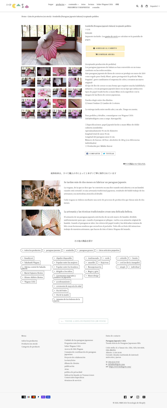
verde (107, 258)
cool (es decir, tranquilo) (129, 262)
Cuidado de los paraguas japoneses (79, 340)
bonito (135, 258)
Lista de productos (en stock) (39, 16)
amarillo (91, 262)
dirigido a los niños (64, 271)
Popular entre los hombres (67, 267)
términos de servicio (73, 380)
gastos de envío (111, 36)
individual (135, 267)
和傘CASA (123, 403)
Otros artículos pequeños (108, 250)
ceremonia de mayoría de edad (68, 286)
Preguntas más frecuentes (75, 343)
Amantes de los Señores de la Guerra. (66, 300)
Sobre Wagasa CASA (73, 346)
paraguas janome (53, 250)
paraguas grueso (86, 250)
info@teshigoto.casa (116, 364)
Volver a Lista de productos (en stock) (85, 321)
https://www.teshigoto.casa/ (120, 366)
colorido (123, 258)
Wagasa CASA (29, 282)
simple (122, 267)
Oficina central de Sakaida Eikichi (34, 268)
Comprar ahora (106, 54)
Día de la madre (62, 295)
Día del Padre (61, 290)
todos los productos (32, 250)
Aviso (67, 369)
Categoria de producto (31, 347)
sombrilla (69, 250)
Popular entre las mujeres (66, 262)
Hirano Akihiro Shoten (33, 277)
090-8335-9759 (114, 362)
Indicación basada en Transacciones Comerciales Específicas (79, 376)
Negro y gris (93, 271)
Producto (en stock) (29, 344)
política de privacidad (73, 372)
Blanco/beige (93, 276)
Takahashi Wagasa (31, 262)
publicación (69, 366)
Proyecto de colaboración (75, 357)
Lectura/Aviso (70, 360)
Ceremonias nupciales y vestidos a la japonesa (64, 276)
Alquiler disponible (64, 258)
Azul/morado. (93, 258)
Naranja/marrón (94, 267)
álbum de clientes (72, 363)
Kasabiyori (28, 258)
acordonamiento (63, 282)
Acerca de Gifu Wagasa (74, 349)
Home (24, 16)
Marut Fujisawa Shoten (33, 273)
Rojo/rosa (104, 262)
